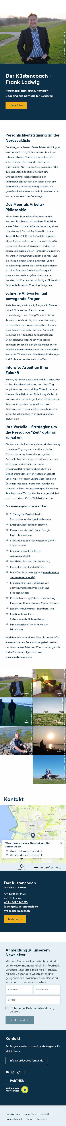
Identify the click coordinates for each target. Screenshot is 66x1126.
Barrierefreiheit (14, 1118)
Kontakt (44, 1114)
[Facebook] (24, 1072)
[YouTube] (7, 1072)
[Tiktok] (18, 1072)
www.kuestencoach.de (19, 657)
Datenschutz (13, 1114)
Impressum (30, 1114)
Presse (29, 1118)
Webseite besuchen (17, 911)
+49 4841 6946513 (16, 902)
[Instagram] (12, 1072)
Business (42, 1118)
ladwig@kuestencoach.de (21, 906)
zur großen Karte (50, 867)
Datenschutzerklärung (40, 1008)
